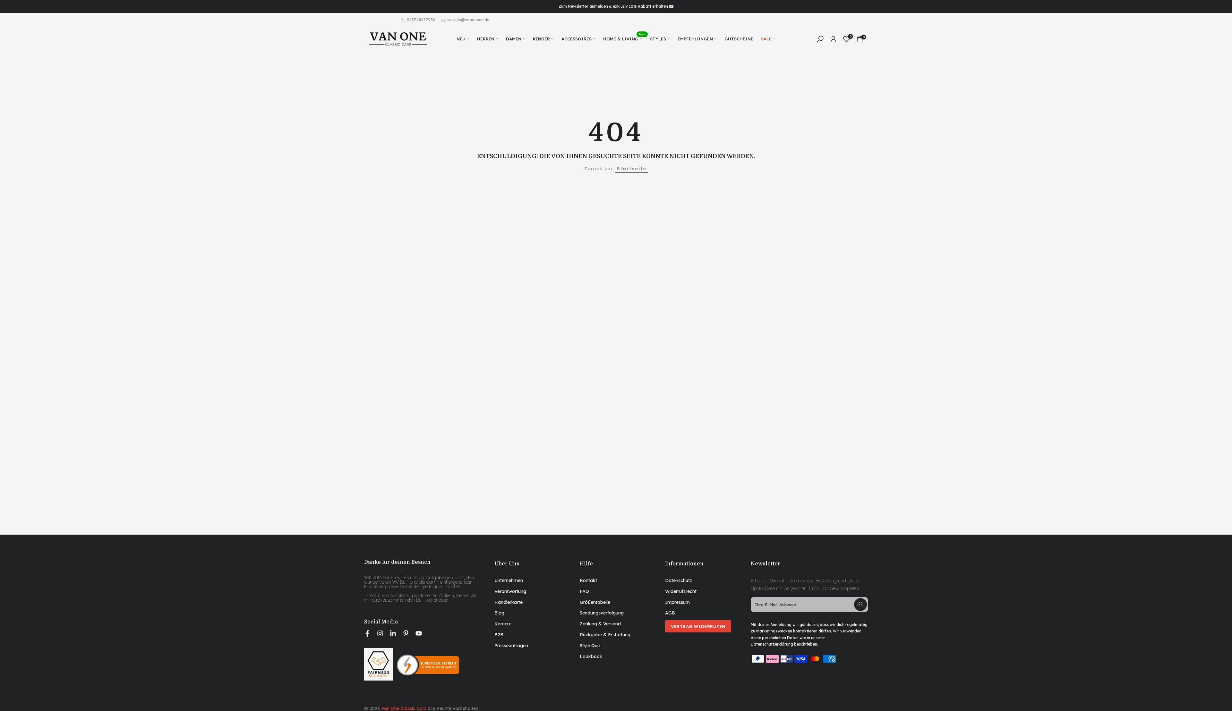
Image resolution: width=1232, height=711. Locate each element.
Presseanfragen (511, 645)
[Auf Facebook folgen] (367, 633)
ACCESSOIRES (576, 38)
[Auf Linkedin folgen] (393, 633)
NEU (461, 38)
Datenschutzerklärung (772, 644)
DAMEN (513, 38)
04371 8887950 (421, 19)
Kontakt (588, 580)
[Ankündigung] (616, 6)
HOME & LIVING (624, 38)
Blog (499, 613)
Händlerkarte (508, 602)
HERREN (485, 38)
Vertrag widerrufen (698, 626)
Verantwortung (510, 591)
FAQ (584, 591)
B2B (498, 634)
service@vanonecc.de (468, 19)
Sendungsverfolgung (602, 613)
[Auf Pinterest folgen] (406, 633)
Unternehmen (508, 580)
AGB (670, 613)
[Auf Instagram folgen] (380, 633)
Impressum (677, 602)
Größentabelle (595, 602)
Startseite (631, 169)
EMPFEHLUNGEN (695, 38)
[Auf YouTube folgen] (418, 633)
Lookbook (591, 656)
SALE (766, 38)
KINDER (541, 38)
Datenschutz (678, 580)
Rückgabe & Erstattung (605, 634)
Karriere (502, 624)
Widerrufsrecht (681, 591)
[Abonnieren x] (860, 604)
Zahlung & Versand (600, 624)
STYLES (658, 38)
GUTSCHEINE (738, 38)
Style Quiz (590, 645)
